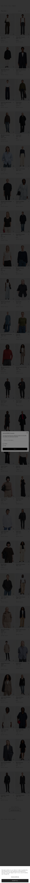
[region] (15, 874)
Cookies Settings (15, 876)
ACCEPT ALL (15, 880)
